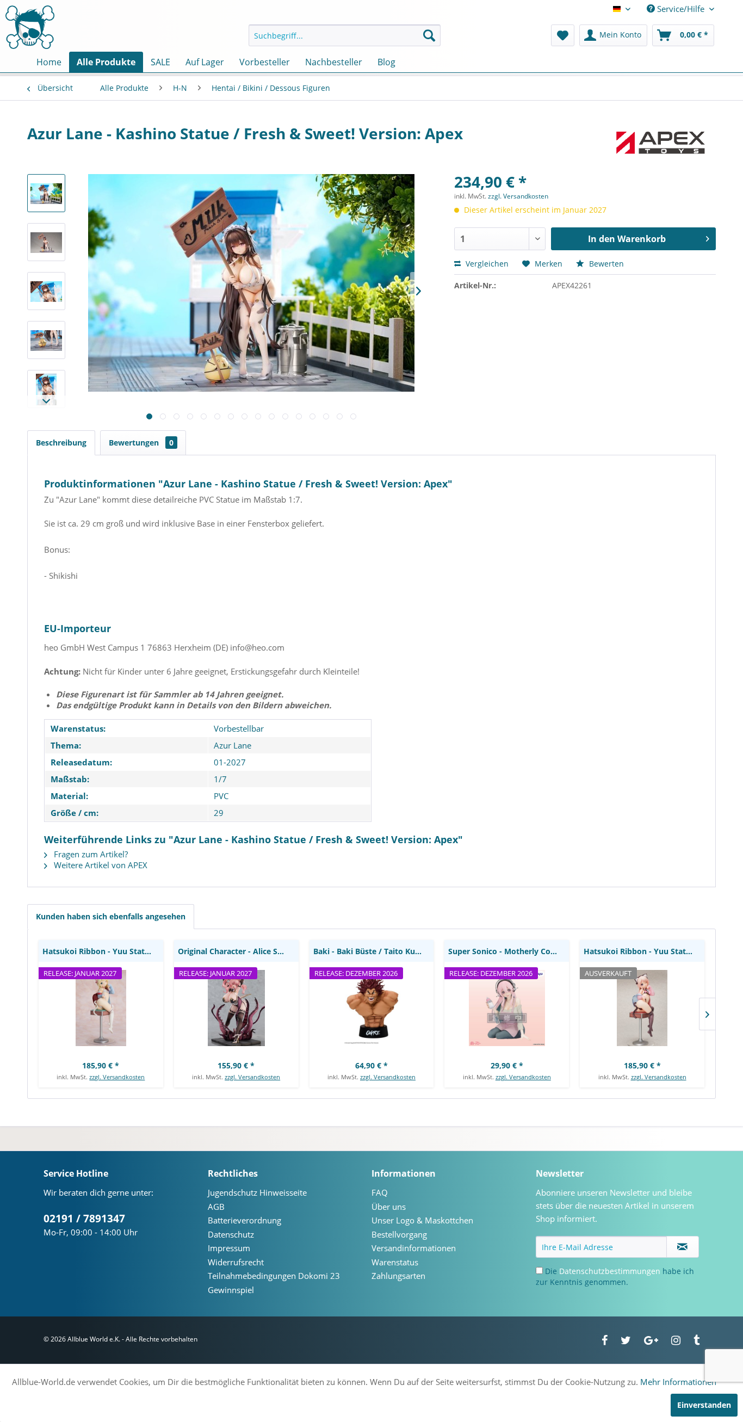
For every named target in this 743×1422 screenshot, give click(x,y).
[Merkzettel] (562, 35)
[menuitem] (345, 35)
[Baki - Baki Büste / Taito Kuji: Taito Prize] (372, 1008)
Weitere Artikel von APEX (99, 865)
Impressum (229, 1247)
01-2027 (230, 762)
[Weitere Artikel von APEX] (661, 144)
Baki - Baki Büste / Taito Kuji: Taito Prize (373, 951)
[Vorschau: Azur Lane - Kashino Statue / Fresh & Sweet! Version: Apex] (46, 193)
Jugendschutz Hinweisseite (257, 1192)
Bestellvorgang (399, 1234)
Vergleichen (486, 263)
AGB (216, 1206)
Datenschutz (231, 1234)
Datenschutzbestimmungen (609, 1271)
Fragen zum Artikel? (90, 854)
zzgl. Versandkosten (518, 196)
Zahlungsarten (398, 1275)
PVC (221, 795)
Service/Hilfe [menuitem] (681, 8)
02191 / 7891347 (84, 1218)
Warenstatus (394, 1262)
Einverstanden (704, 1405)
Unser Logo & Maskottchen (422, 1220)
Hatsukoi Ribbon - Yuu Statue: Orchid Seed (644, 951)
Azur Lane (232, 745)
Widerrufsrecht (236, 1262)
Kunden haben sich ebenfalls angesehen (110, 916)
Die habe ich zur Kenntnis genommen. (615, 1276)
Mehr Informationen (678, 1381)
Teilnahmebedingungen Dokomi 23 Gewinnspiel (274, 1282)
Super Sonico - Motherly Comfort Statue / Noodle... (508, 951)
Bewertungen (141, 442)
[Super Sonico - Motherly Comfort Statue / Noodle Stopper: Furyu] (507, 1008)
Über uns (388, 1206)
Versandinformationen (413, 1247)
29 (219, 812)
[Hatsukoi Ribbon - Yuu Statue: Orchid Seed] (642, 1008)
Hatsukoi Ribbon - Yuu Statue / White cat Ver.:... (102, 951)
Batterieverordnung (244, 1220)
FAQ (379, 1192)
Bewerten (605, 263)
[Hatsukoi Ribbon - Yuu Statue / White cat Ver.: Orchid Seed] (101, 1008)
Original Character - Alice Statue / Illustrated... (238, 951)
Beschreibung (61, 442)
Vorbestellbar (239, 728)
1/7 (220, 779)
